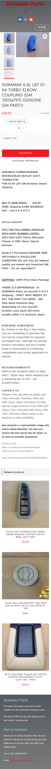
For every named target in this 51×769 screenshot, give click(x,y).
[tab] (25, 153)
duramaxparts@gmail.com (21, 760)
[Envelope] (31, 19)
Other (14, 138)
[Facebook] (19, 19)
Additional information (25, 160)
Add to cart (15, 121)
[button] (25, 11)
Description (25, 153)
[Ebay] (25, 19)
